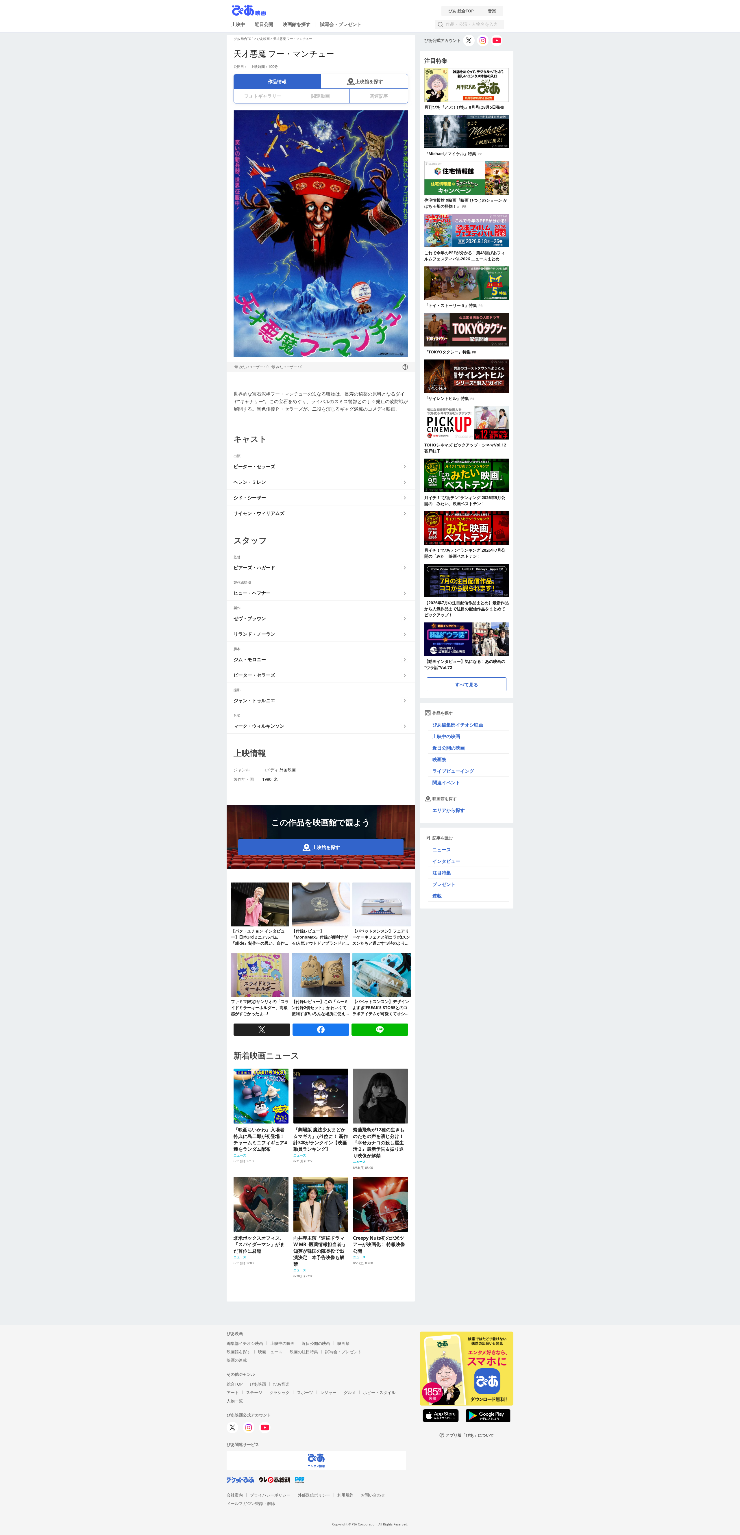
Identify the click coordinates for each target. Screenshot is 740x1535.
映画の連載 (237, 1360)
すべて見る (466, 684)
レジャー (328, 1392)
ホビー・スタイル (379, 1392)
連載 (437, 896)
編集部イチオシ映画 (245, 1343)
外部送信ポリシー (314, 1495)
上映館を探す (369, 81)
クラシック (279, 1392)
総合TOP (235, 1384)
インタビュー (446, 861)
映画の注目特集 (304, 1351)
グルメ (350, 1392)
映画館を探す (296, 24)
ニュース (441, 849)
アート (233, 1392)
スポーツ (305, 1392)
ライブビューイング (453, 771)
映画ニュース (270, 1351)
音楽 (492, 11)
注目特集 (441, 873)
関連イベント (446, 782)
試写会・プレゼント (341, 24)
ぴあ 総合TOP (461, 11)
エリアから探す (448, 810)
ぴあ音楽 (281, 1384)
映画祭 (439, 759)
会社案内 (235, 1495)
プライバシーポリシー (270, 1495)
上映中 (238, 24)
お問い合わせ (373, 1495)
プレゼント (444, 884)
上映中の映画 (446, 736)
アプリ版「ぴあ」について (469, 1435)
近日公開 (264, 24)
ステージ (254, 1392)
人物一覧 (235, 1401)
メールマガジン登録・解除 (251, 1503)
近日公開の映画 (448, 748)
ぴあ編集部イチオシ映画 (457, 725)
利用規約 (345, 1495)
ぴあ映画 (263, 38)
